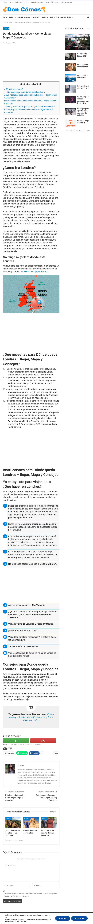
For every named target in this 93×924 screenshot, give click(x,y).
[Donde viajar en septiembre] (31, 822)
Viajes (12, 17)
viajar (10, 748)
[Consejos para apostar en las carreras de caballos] (70, 111)
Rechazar (79, 918)
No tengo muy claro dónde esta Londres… (26, 92)
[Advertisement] (31, 64)
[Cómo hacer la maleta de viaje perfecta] (49, 822)
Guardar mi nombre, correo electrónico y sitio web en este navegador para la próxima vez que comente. (30, 895)
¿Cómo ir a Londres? (13, 89)
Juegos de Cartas (58, 17)
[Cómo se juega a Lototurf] (70, 123)
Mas (69, 17)
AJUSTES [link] (22, 922)
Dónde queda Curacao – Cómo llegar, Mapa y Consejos (46, 797)
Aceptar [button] (63, 918)
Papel (20, 17)
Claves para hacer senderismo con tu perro (77, 38)
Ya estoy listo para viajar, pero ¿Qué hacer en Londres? (29, 106)
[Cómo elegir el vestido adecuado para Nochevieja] (70, 99)
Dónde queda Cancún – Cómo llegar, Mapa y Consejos (15, 797)
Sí (16, 740)
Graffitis (44, 17)
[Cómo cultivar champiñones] (70, 67)
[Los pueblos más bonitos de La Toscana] (13, 822)
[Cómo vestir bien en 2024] (70, 56)
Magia (27, 17)
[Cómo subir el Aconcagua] (70, 78)
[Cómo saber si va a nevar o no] (70, 89)
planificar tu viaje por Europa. (35, 271)
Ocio (5, 17)
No (43, 740)
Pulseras (35, 17)
